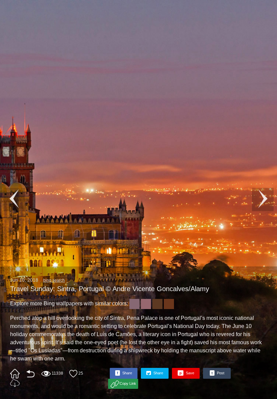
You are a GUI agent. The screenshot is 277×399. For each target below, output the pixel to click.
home (15, 373)
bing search (54, 280)
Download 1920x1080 (15, 383)
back (30, 373)
